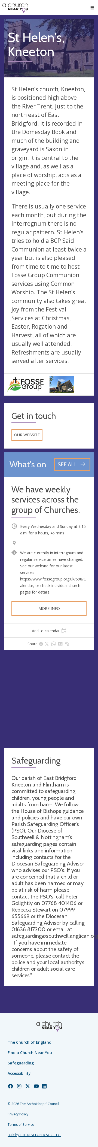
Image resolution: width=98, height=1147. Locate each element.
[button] (92, 7)
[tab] (49, 630)
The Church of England (29, 1042)
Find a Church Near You (30, 1052)
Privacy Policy (18, 1114)
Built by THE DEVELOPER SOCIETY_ (34, 1135)
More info (49, 608)
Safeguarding (21, 1063)
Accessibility (19, 1073)
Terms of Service (21, 1124)
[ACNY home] (15, 8)
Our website (27, 434)
